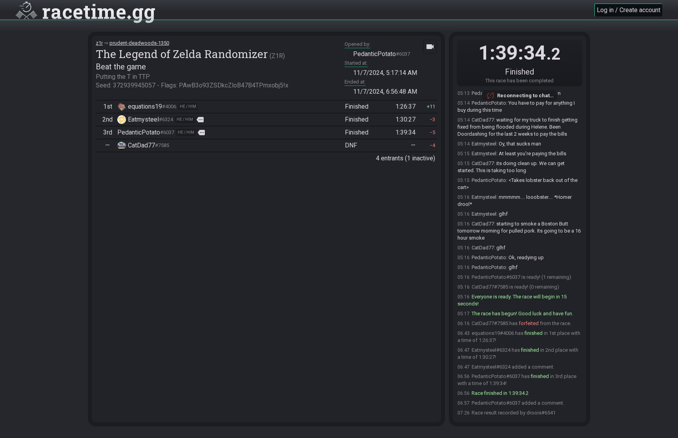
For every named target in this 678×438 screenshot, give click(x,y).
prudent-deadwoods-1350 (139, 43)
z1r (99, 43)
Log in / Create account (628, 10)
